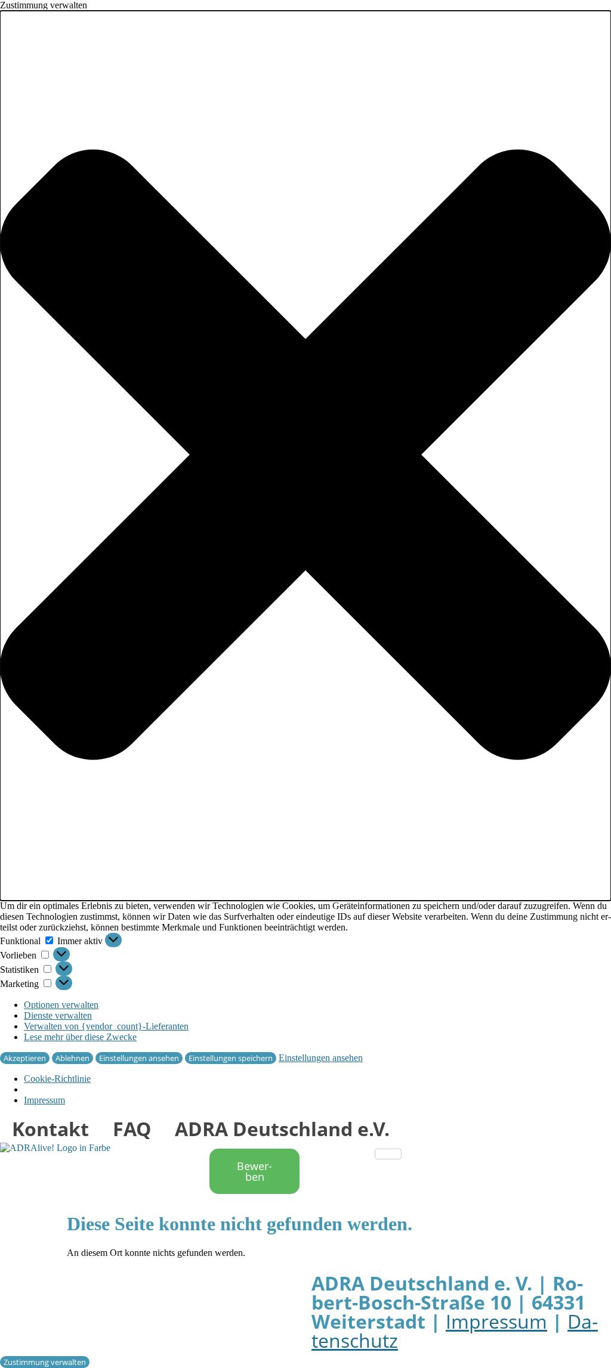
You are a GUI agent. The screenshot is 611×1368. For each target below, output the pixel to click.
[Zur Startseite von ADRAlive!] (55, 1148)
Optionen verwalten (61, 1005)
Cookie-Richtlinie (57, 1079)
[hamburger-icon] (388, 1154)
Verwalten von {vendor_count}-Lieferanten (106, 1026)
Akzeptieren (25, 1058)
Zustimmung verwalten (45, 1362)
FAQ (132, 1128)
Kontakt (50, 1128)
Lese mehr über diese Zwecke (80, 1037)
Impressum (44, 1100)
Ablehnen (72, 1058)
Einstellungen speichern (231, 1058)
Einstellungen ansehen (139, 1058)
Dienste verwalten (58, 1015)
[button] (305, 456)
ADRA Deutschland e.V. (282, 1128)
